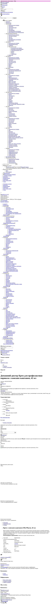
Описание (5, 522)
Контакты (5, 176)
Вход (7, 170)
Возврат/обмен (6, 178)
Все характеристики (5, 417)
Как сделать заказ (7, 180)
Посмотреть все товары (13, 25)
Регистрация (9, 171)
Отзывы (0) (3, 383)
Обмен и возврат (7, 582)
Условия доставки (7, 581)
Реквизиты (5, 179)
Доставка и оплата (7, 175)
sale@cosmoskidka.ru (5, 593)
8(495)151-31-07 (10, 167)
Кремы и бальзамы (7, 367)
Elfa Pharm (3, 391)
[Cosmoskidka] (4, 567)
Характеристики (7, 523)
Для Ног (5, 366)
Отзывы (5, 525)
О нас (4, 181)
